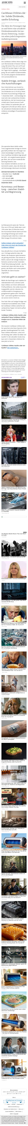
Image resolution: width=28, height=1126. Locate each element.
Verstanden (21, 1123)
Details (16, 1123)
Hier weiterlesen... (13, 348)
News (8, 1104)
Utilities (8, 9)
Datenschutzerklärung (13, 1106)
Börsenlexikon (14, 1090)
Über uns (21, 1109)
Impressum (19, 1104)
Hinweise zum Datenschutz (10, 1109)
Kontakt (13, 1104)
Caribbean (3, 9)
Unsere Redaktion (9, 1111)
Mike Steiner (19, 1111)
